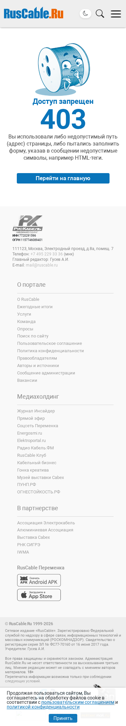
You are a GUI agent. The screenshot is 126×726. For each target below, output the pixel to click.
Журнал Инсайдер (36, 410)
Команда (26, 321)
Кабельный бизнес (36, 462)
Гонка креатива (33, 470)
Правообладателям (37, 358)
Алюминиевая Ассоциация (45, 529)
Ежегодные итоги (35, 306)
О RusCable (28, 299)
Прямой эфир (31, 418)
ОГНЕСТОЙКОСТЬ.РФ (38, 491)
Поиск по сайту (32, 335)
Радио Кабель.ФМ (35, 447)
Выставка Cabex (33, 537)
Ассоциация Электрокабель (46, 522)
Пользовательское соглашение (49, 343)
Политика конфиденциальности (50, 350)
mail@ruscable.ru (42, 265)
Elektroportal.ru (31, 440)
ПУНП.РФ (26, 484)
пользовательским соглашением (77, 702)
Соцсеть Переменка (37, 425)
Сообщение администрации (46, 372)
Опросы (25, 328)
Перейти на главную (63, 178)
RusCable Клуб (31, 455)
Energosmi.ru (29, 433)
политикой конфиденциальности (43, 707)
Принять (63, 718)
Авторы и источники (38, 365)
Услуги (24, 314)
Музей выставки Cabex (40, 477)
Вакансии (27, 380)
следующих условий (22, 681)
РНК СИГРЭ (28, 544)
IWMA (23, 552)
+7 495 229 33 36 (47, 254)
